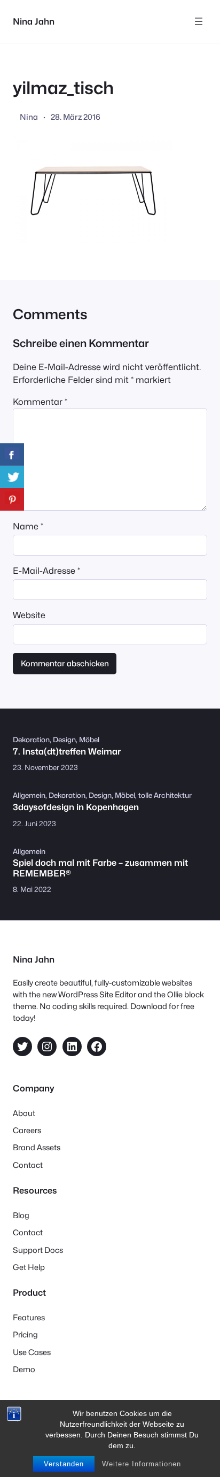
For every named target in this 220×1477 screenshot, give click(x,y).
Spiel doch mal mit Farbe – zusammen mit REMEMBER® (100, 868)
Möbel (89, 739)
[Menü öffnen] (198, 21)
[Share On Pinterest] (12, 499)
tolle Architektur (165, 795)
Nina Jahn (33, 21)
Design (64, 739)
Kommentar (40, 401)
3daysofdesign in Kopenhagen (76, 807)
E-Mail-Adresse (46, 570)
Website (29, 615)
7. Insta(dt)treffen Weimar (67, 752)
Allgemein (29, 795)
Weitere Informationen (141, 1464)
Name (28, 526)
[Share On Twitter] (12, 477)
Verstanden (64, 1464)
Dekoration (31, 739)
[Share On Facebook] (12, 454)
